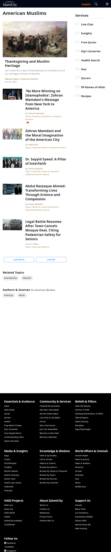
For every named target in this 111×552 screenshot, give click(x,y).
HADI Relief (9, 512)
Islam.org (8, 509)
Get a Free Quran (47, 425)
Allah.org (8, 505)
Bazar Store (80, 509)
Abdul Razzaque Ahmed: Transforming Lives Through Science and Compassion (45, 192)
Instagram (11, 550)
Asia (77, 478)
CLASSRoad (9, 524)
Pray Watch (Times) (13, 425)
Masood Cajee (11, 79)
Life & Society (46, 459)
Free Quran (88, 42)
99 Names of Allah (93, 87)
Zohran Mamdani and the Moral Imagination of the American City (44, 135)
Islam (6, 406)
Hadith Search (90, 60)
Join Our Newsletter (49, 429)
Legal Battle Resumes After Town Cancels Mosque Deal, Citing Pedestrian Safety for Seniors (43, 230)
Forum (43, 421)
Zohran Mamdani (36, 113)
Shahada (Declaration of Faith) (89, 413)
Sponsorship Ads (83, 524)
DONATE (86, 4)
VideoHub (8, 486)
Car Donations (81, 512)
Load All (51, 259)
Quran (7, 413)
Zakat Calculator (11, 441)
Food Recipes (10, 463)
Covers (7, 459)
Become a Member (48, 437)
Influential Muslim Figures (37, 174)
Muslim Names (11, 471)
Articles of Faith (82, 409)
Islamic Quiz (9, 478)
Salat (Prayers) (81, 417)
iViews (36, 244)
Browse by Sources (48, 478)
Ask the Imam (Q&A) (49, 413)
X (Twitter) (9, 547)
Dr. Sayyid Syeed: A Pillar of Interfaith (45, 161)
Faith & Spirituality (48, 455)
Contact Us (45, 509)
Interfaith (36, 171)
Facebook (11, 543)
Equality (35, 116)
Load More (18, 259)
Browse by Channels (49, 482)
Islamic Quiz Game (12, 482)
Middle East (80, 486)
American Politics (58, 147)
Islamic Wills (80, 520)
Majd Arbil (33, 144)
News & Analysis (82, 463)
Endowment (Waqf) (84, 516)
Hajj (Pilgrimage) (82, 429)
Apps (6, 455)
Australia (79, 475)
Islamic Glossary (11, 475)
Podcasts (8, 490)
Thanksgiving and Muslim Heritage (27, 63)
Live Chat (87, 24)
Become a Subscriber (49, 433)
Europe (78, 471)
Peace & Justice (82, 459)
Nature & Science (48, 463)
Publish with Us (47, 520)
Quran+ (86, 78)
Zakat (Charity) (81, 421)
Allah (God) (9, 409)
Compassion (46, 116)
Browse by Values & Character (53, 471)
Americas (79, 467)
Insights (86, 33)
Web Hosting (81, 528)
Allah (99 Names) (82, 406)
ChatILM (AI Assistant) (50, 406)
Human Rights (81, 455)
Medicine (36, 207)
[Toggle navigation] (106, 3)
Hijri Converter (91, 51)
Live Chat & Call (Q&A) (50, 417)
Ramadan (79, 425)
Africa (77, 482)
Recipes (86, 96)
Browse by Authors (48, 467)
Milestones (45, 512)
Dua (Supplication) (12, 433)
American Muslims (29, 79)
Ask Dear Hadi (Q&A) (49, 409)
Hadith (7, 421)
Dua (83, 69)
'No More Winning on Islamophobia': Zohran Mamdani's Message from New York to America (44, 100)
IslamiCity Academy (13, 520)
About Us (44, 505)
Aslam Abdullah (36, 168)
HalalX (7, 516)
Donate (78, 505)
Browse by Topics (48, 475)
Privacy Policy (46, 516)
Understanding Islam (14, 437)
